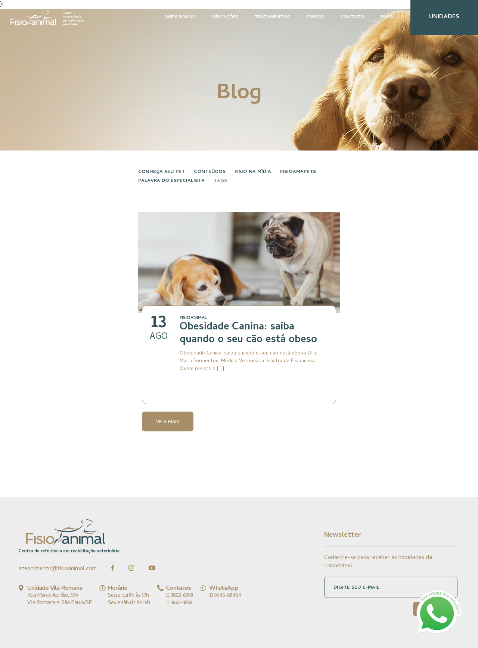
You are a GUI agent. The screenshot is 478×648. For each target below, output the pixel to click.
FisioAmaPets (298, 172)
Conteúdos (210, 172)
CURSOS (315, 17)
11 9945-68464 (225, 596)
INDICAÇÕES (224, 17)
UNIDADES (444, 17)
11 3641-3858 (179, 603)
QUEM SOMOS (179, 17)
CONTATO (352, 17)
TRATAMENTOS (272, 17)
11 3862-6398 (179, 596)
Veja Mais (167, 422)
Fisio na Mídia (253, 172)
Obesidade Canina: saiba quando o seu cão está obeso (248, 334)
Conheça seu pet (161, 172)
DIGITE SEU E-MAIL (356, 588)
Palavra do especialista (171, 181)
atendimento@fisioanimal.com (58, 569)
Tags (220, 181)
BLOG (387, 17)
